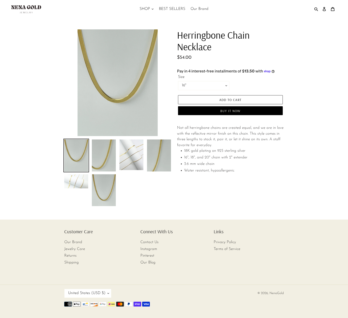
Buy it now (230, 111)
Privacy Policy (225, 242)
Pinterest (147, 256)
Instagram (148, 249)
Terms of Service (227, 249)
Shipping (71, 262)
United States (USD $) (87, 293)
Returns (70, 256)
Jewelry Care (74, 249)
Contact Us (149, 242)
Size (181, 77)
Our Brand (73, 242)
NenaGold (276, 293)
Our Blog (147, 262)
